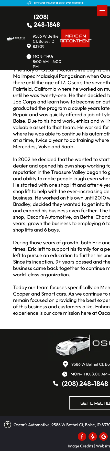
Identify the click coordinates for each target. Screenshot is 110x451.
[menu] (102, 10)
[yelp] (93, 437)
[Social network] (103, 437)
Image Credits (80, 445)
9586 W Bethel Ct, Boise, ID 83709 (46, 41)
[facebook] (82, 437)
